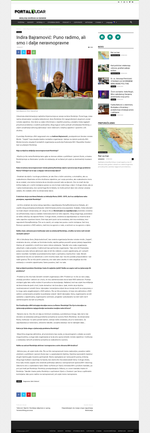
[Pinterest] (28, 52)
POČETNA (21, 22)
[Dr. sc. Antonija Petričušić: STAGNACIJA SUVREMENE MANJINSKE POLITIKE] (103, 80)
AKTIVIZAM (88, 22)
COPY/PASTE (78, 22)
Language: (109, 22)
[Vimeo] (129, 1)
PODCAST (66, 22)
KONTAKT (131, 431)
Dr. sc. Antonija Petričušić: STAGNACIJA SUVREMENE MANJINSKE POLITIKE (122, 81)
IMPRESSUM (122, 431)
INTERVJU (40, 22)
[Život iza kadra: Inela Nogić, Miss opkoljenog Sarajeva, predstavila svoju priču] (103, 94)
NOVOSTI (30, 22)
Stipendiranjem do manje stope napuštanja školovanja (77, 409)
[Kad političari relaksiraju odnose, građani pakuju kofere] (103, 68)
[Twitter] (127, 1)
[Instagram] (124, 1)
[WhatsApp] (34, 52)
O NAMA (98, 22)
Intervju (18, 29)
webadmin (101, 159)
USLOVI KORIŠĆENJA (110, 431)
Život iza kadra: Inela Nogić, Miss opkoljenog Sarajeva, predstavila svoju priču (122, 94)
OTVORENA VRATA (54, 22)
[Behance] (118, 1)
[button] (131, 22)
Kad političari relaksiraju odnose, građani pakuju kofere (120, 68)
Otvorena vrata (115, 55)
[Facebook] (121, 1)
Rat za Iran (115, 52)
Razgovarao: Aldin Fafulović (31, 381)
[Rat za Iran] (103, 55)
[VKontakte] (132, 1)
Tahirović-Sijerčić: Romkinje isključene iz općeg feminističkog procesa (33, 409)
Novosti (113, 99)
